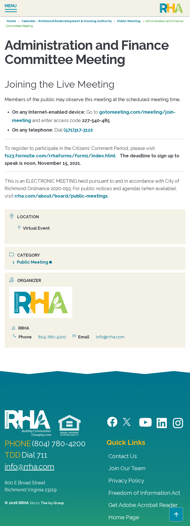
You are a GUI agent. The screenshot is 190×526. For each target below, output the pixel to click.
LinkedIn (161, 423)
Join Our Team (127, 468)
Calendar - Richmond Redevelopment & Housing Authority (67, 21)
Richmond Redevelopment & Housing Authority (171, 8)
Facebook (113, 422)
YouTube (145, 422)
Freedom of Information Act (144, 493)
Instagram (178, 423)
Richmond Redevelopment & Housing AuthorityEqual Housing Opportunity (69, 425)
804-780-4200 (52, 336)
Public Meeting (128, 21)
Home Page (123, 517)
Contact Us (122, 456)
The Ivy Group (52, 503)
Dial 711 (34, 455)
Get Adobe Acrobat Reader (143, 505)
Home (11, 21)
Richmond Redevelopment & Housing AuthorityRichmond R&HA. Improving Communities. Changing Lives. (28, 423)
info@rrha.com (110, 336)
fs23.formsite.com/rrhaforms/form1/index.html (60, 156)
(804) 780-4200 (59, 443)
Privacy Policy (126, 480)
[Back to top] (176, 514)
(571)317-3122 (78, 130)
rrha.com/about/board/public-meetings (61, 196)
